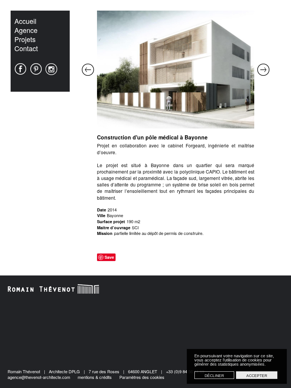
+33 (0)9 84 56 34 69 (185, 371)
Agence (26, 30)
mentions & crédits (95, 377)
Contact (26, 48)
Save (109, 257)
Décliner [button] (214, 376)
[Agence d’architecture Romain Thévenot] (53, 289)
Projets (25, 39)
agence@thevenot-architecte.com (39, 377)
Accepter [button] (256, 376)
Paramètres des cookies (141, 377)
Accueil (25, 20)
